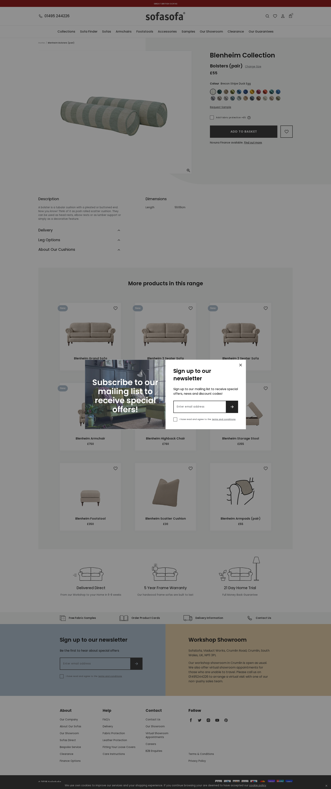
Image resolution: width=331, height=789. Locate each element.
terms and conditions (224, 419)
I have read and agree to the (207, 419)
